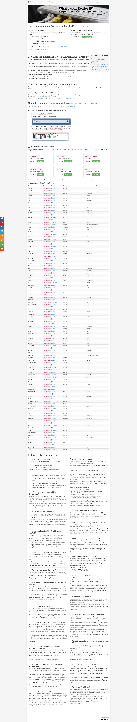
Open (53, 188)
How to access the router (100, 66)
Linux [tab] (49, 106)
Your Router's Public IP (99, 58)
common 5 (68, 98)
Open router (40, 161)
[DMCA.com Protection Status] (105, 719)
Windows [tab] (33, 106)
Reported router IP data (99, 63)
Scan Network (88, 37)
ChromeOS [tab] (72, 106)
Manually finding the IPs (99, 61)
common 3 (50, 98)
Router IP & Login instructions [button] (53, 2)
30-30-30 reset (80, 483)
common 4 (59, 98)
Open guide (32, 161)
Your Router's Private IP (99, 59)
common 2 (41, 98)
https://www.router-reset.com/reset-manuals (89, 477)
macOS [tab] (42, 106)
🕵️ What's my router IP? (35, 2)
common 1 (32, 98)
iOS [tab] (56, 106)
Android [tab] (63, 106)
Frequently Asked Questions (100, 64)
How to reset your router (100, 68)
